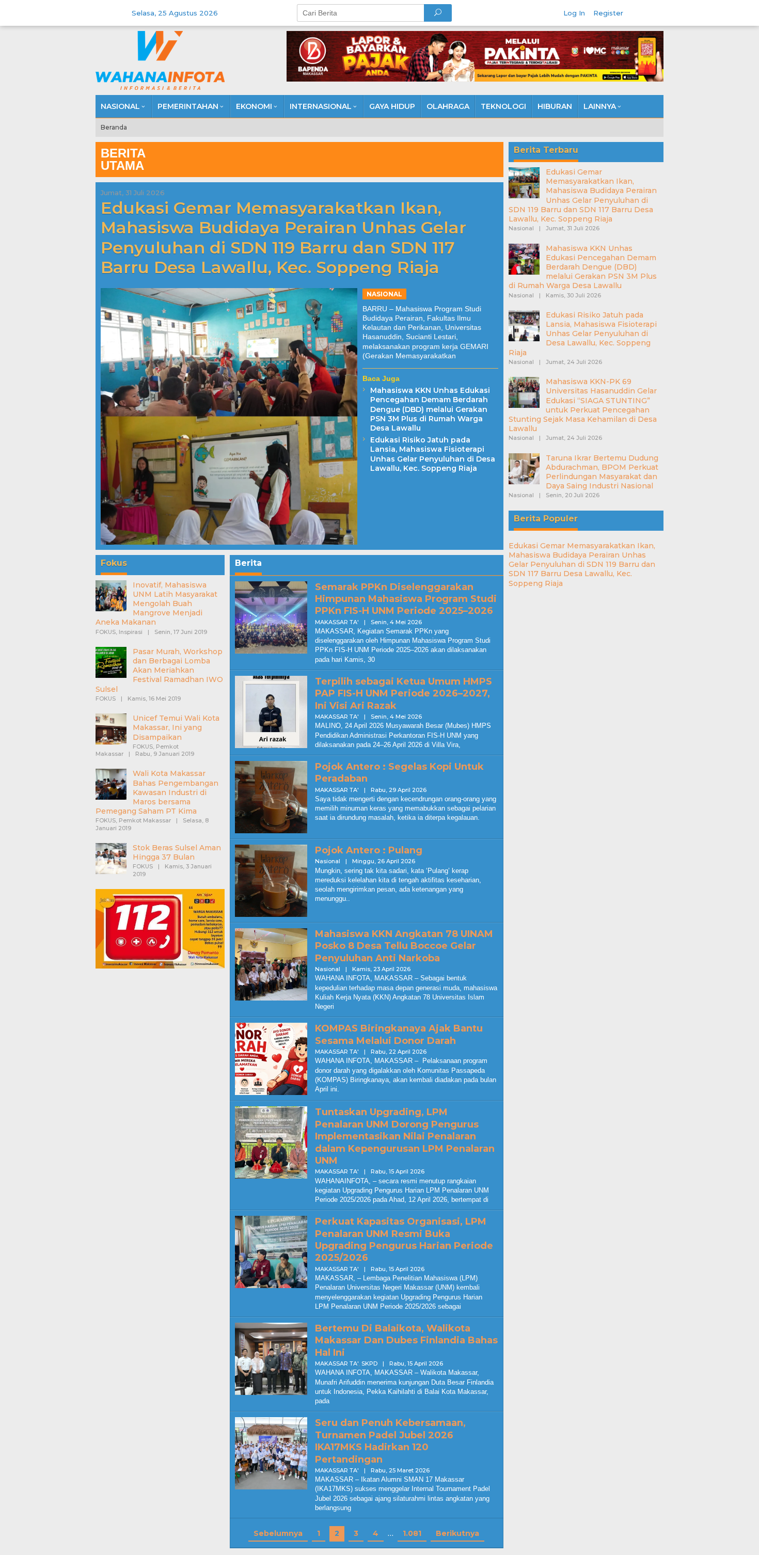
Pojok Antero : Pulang (368, 850)
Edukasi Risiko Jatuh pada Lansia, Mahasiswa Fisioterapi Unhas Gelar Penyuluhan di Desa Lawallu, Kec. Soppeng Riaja (432, 454)
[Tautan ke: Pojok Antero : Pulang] (271, 880)
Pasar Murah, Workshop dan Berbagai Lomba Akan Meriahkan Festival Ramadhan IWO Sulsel (159, 670)
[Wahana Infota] (160, 60)
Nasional (384, 294)
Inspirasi (131, 632)
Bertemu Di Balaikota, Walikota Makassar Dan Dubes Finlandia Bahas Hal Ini (406, 1340)
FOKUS (106, 632)
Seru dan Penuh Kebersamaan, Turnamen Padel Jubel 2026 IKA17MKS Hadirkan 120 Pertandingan (390, 1441)
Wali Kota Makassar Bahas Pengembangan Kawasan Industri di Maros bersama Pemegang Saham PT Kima (157, 792)
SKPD (369, 1363)
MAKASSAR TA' (337, 622)
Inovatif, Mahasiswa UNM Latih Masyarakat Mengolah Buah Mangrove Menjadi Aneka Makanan (156, 603)
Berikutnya (457, 1533)
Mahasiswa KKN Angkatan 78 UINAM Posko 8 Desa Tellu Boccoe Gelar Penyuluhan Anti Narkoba (404, 946)
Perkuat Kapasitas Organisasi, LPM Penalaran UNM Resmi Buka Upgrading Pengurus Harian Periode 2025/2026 (404, 1239)
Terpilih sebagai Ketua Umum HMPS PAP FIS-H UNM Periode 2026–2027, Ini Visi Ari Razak (403, 693)
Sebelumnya (278, 1533)
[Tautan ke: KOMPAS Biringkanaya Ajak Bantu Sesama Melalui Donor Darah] (271, 1058)
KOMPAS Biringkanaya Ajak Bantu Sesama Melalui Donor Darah (399, 1034)
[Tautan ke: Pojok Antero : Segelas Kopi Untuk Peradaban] (271, 796)
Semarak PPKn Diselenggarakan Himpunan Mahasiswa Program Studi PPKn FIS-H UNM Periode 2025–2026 (406, 599)
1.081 (412, 1533)
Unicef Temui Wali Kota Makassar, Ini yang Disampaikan (176, 727)
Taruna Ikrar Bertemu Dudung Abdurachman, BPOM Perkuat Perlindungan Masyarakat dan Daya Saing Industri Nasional (602, 472)
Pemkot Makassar (145, 820)
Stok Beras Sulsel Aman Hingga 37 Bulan (177, 852)
